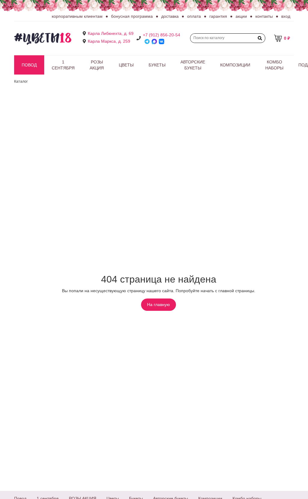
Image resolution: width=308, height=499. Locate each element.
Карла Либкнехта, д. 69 (111, 33)
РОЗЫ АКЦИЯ (97, 65)
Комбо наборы (274, 65)
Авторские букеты (192, 65)
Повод (29, 65)
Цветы (126, 65)
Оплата (194, 16)
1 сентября (63, 65)
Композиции (235, 65)
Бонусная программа (132, 16)
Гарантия (218, 16)
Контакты (264, 16)
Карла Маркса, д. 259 (109, 41)
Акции (241, 16)
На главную (158, 304)
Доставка (170, 16)
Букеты (157, 65)
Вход (285, 16)
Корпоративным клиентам (77, 16)
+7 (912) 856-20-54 (161, 34)
